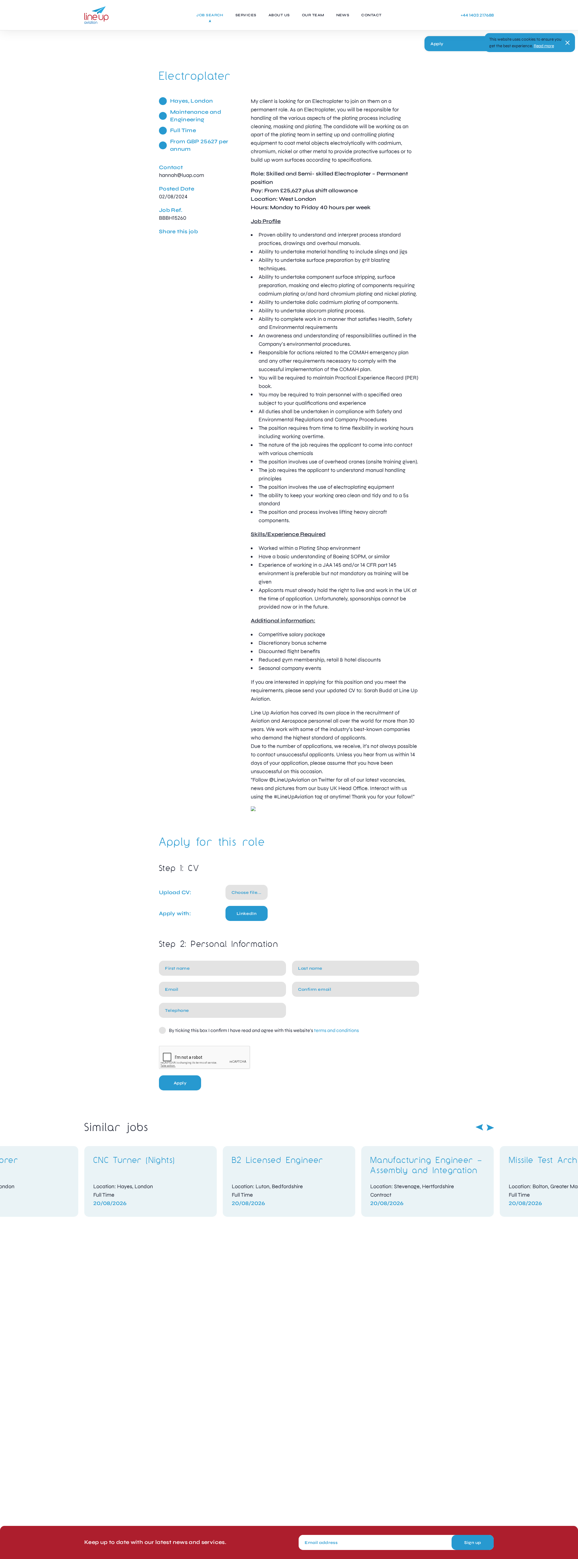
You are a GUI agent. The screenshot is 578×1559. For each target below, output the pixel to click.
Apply (436, 43)
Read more (544, 45)
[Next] (490, 1127)
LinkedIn (246, 913)
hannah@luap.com (181, 175)
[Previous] (479, 1127)
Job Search (209, 15)
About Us (279, 15)
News (343, 15)
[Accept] (567, 42)
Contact (371, 15)
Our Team (313, 15)
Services (245, 15)
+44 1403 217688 (477, 15)
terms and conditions (336, 1030)
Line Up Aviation (96, 15)
